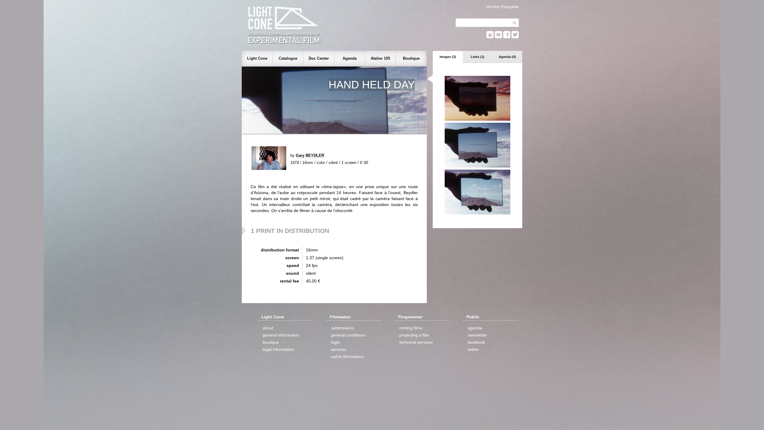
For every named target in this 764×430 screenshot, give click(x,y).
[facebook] (506, 37)
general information (281, 335)
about (268, 327)
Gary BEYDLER (310, 155)
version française (502, 6)
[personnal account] (490, 37)
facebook (476, 342)
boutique (271, 342)
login (335, 342)
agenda (475, 327)
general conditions (348, 335)
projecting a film (414, 335)
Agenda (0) (507, 57)
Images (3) (448, 57)
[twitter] (515, 37)
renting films (410, 327)
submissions (342, 327)
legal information (278, 349)
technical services (416, 342)
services (338, 349)
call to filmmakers (347, 356)
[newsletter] (498, 37)
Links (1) (477, 57)
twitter (473, 349)
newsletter (477, 335)
